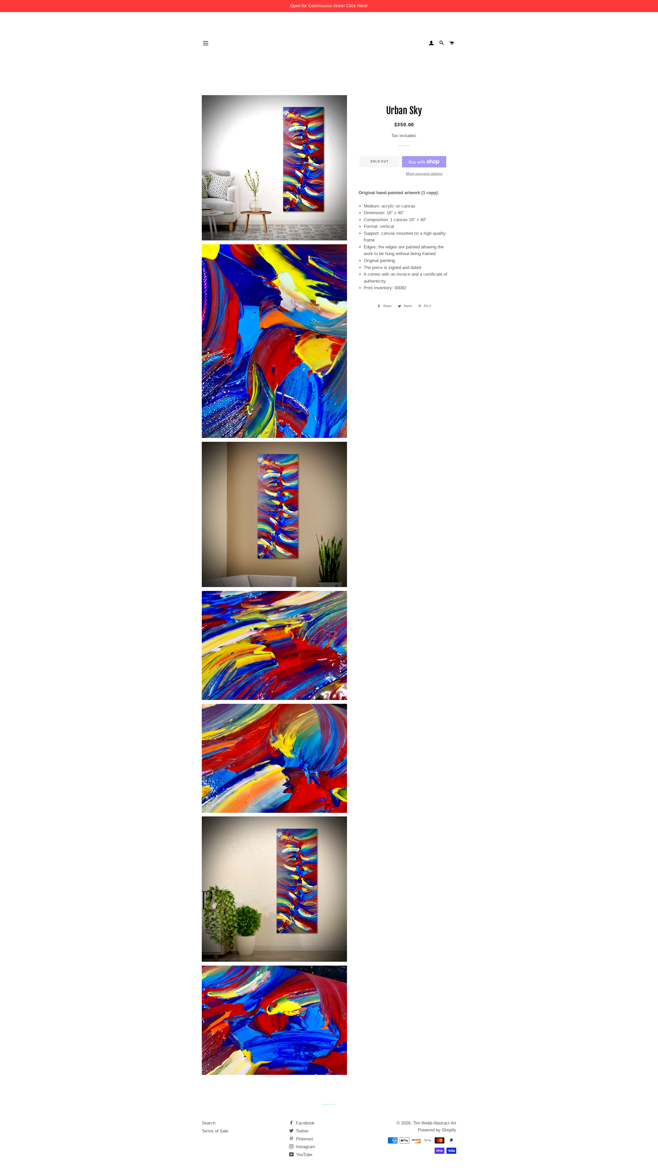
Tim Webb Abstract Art (434, 1123)
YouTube (303, 1154)
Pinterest (304, 1139)
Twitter (302, 1131)
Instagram (305, 1146)
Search (208, 1123)
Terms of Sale (215, 1131)
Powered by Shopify (437, 1130)
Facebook (305, 1123)
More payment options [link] (424, 174)
